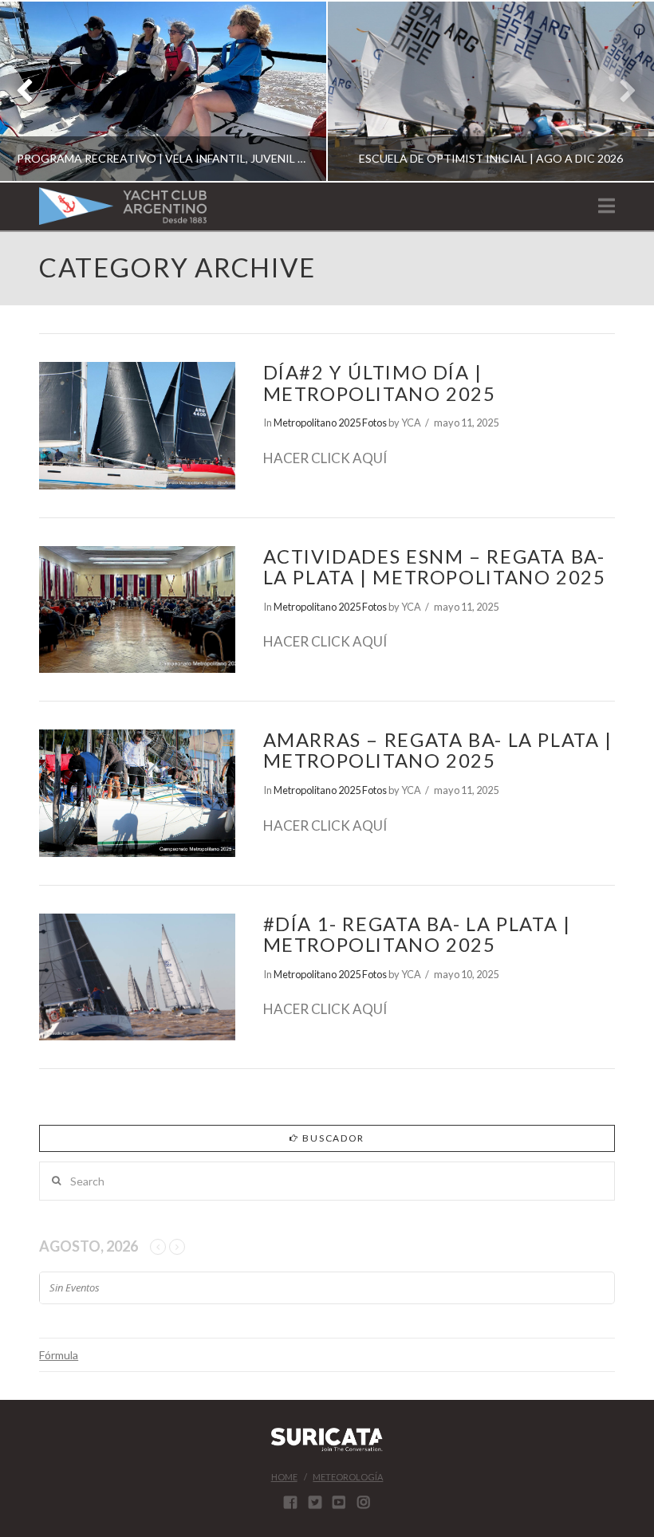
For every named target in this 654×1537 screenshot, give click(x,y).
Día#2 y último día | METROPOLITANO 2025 (379, 382)
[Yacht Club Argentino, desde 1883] (123, 206)
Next (620, 91)
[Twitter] (315, 1502)
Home (284, 1477)
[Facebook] (290, 1502)
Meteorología (348, 1477)
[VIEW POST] (136, 425)
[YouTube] (339, 1502)
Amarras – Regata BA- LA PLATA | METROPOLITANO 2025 (438, 750)
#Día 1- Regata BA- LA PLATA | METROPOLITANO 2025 (417, 934)
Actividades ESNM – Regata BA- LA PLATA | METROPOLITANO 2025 (434, 566)
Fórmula (58, 1355)
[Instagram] (363, 1502)
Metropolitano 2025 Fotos (330, 422)
